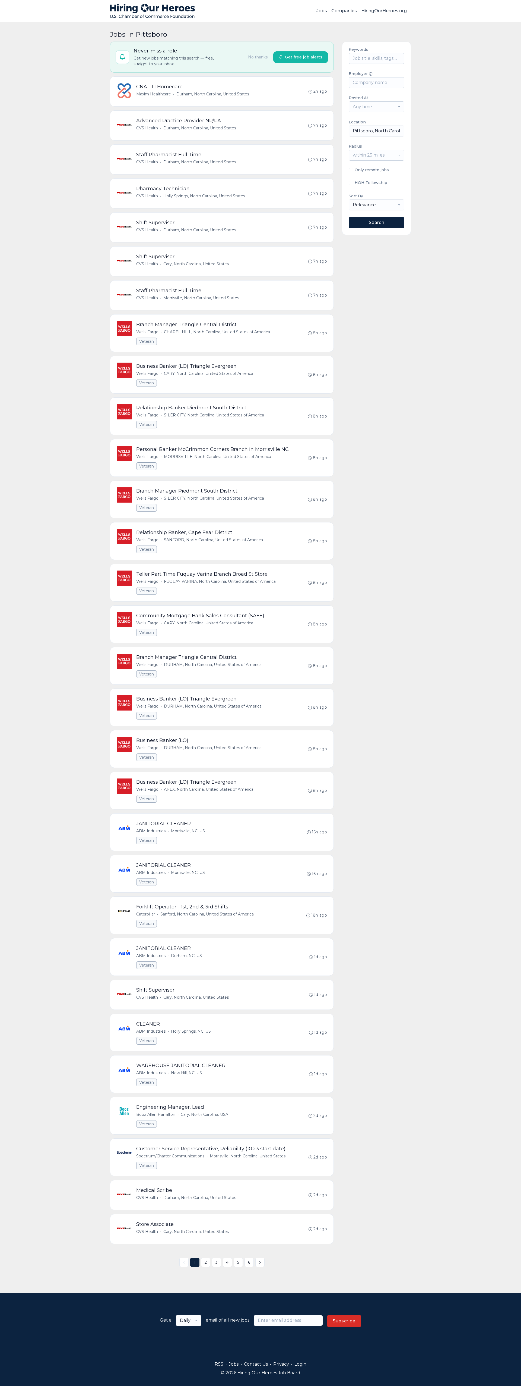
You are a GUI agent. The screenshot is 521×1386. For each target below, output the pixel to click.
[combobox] (376, 106)
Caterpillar (145, 914)
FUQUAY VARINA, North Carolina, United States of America (220, 581)
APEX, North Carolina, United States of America (208, 789)
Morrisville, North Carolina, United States (201, 297)
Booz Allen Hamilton (155, 1114)
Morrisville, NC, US (188, 831)
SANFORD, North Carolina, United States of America (213, 539)
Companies (344, 10)
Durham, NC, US (186, 955)
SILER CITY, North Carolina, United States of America (214, 415)
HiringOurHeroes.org (384, 10)
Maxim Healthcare (153, 94)
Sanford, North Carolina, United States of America (207, 914)
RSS (219, 1364)
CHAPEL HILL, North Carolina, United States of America (217, 331)
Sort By (356, 196)
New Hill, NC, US (186, 1072)
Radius (355, 146)
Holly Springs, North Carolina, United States (204, 196)
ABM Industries (151, 831)
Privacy (281, 1364)
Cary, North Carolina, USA (204, 1114)
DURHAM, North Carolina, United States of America (213, 664)
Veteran (146, 341)
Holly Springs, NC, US (191, 1031)
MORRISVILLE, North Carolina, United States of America (217, 456)
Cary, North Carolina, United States (196, 263)
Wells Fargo (147, 331)
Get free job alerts (303, 57)
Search (376, 222)
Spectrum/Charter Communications (170, 1156)
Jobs (321, 10)
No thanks (258, 57)
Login (300, 1364)
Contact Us (256, 1364)
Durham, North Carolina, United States (212, 94)
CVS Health (147, 128)
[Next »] (260, 1262)
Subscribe (344, 1320)
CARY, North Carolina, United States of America (208, 373)
